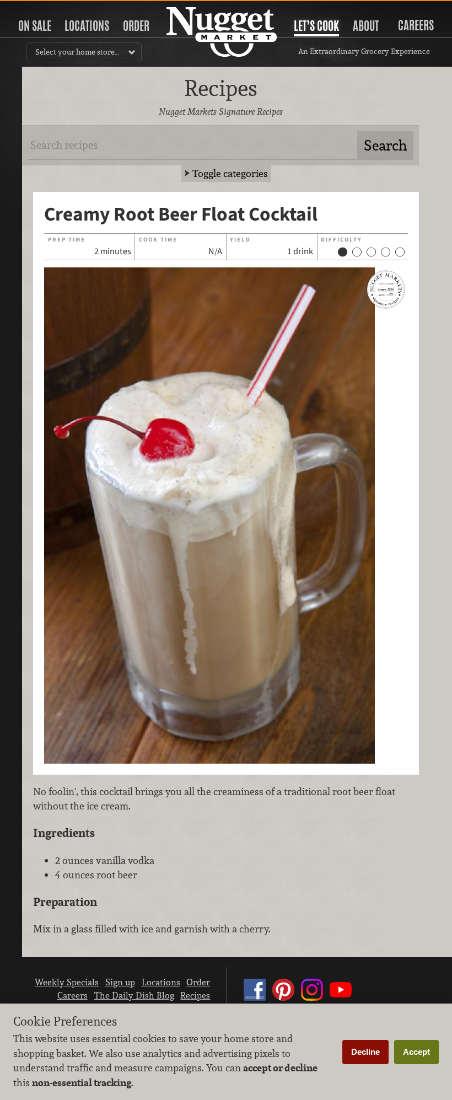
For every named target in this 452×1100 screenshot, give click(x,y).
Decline (365, 1051)
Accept (416, 1051)
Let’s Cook (316, 26)
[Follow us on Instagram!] (312, 1000)
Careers (416, 25)
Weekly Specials (67, 982)
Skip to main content (52, 9)
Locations (86, 26)
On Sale (34, 26)
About (366, 26)
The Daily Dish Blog (134, 995)
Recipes (195, 995)
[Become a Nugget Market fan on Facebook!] (255, 1000)
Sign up (120, 982)
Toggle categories (230, 173)
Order (136, 26)
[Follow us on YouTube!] (341, 1000)
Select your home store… (77, 52)
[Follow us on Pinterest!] (283, 1000)
